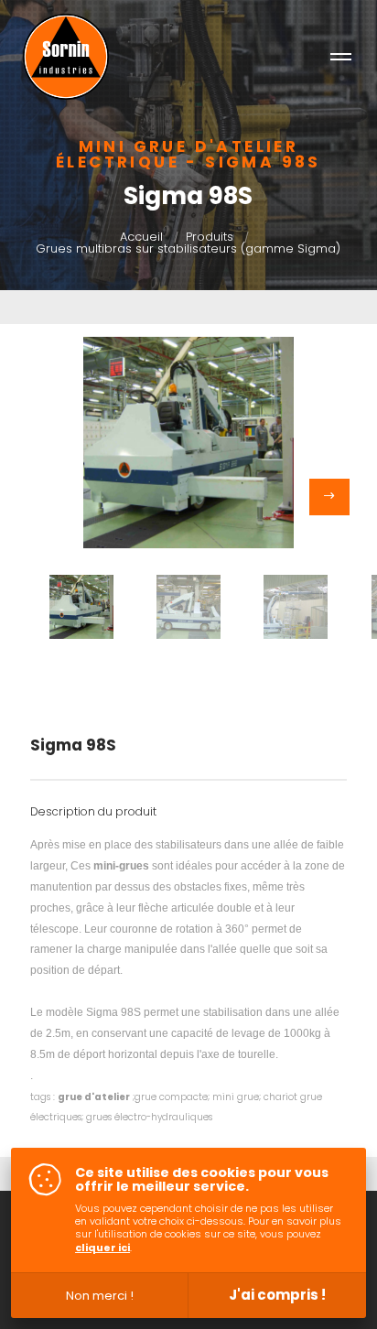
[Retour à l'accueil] (66, 57)
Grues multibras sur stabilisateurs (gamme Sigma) (188, 248)
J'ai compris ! (277, 1294)
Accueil (141, 236)
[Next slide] (329, 497)
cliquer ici (102, 1247)
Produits (209, 236)
